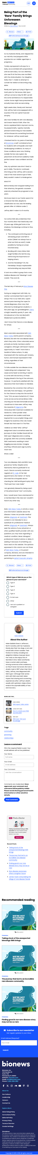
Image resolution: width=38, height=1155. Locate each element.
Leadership (6, 1097)
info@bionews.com (13, 1079)
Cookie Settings (7, 1126)
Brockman (10, 143)
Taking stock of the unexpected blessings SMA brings (18, 849)
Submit (19, 613)
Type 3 (12, 590)
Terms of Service (8, 1123)
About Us (5, 1091)
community (8, 731)
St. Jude (16, 473)
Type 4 (12, 594)
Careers (5, 1100)
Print (29, 32)
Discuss (11, 32)
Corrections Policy (8, 1115)
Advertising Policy (8, 1112)
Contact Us (6, 1103)
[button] (29, 3)
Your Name (8, 754)
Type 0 (12, 583)
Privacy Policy (7, 1120)
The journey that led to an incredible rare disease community (18, 857)
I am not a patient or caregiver (17, 606)
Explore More (6, 1108)
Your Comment (9, 769)
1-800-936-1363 (12, 1081)
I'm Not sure (14, 597)
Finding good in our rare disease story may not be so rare (19, 865)
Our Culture (6, 1094)
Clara (31, 310)
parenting (7, 735)
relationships (8, 738)
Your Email (8, 762)
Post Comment (12, 800)
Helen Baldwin (14, 26)
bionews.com (13, 1077)
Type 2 (12, 586)
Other (12, 601)
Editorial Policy (7, 1118)
